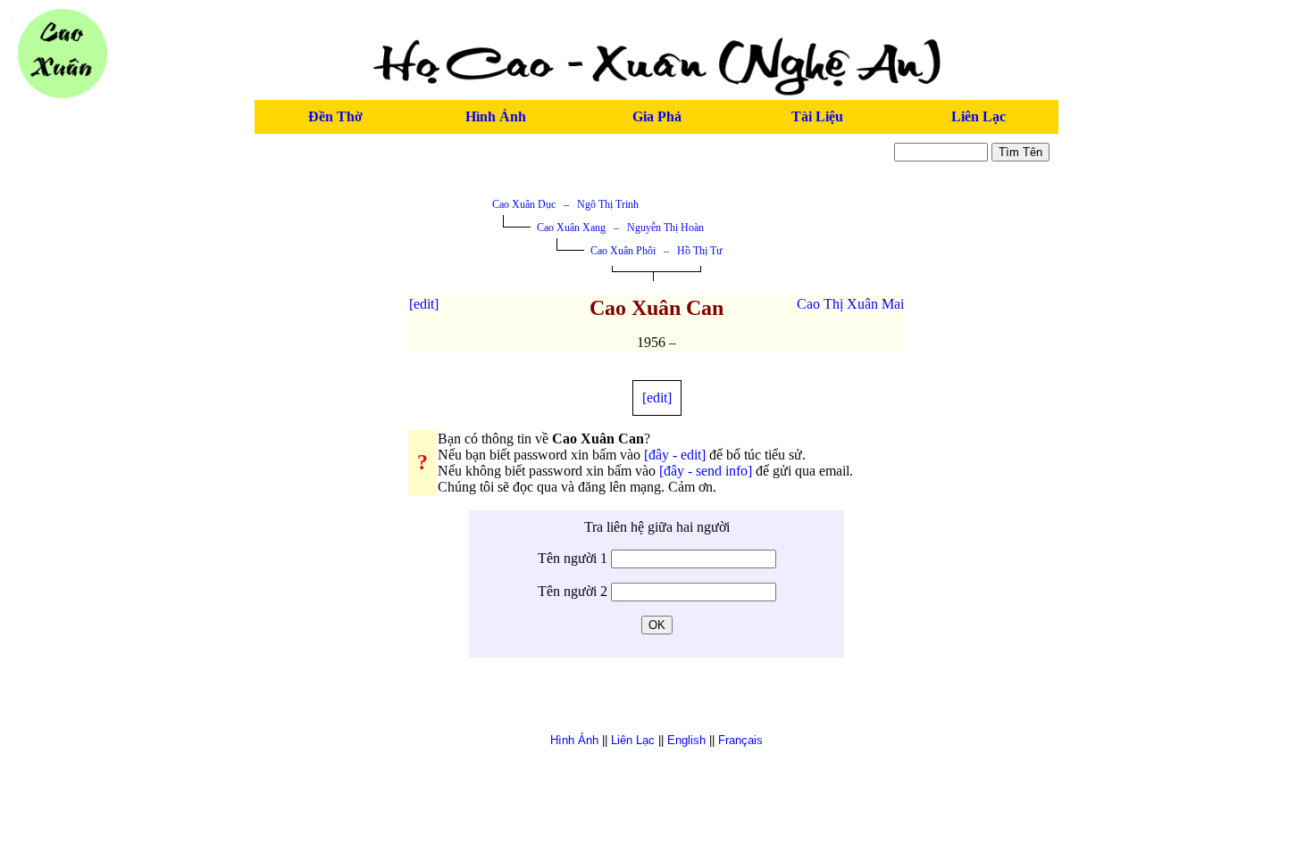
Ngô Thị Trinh (608, 204)
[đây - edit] (675, 454)
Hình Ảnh (495, 116)
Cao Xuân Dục (524, 204)
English (686, 740)
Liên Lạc (978, 116)
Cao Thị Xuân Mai (850, 303)
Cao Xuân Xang (571, 227)
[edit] (424, 303)
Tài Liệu (817, 116)
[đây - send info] (705, 470)
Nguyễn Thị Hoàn (665, 227)
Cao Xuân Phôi (623, 250)
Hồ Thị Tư (700, 250)
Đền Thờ (335, 116)
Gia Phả (657, 116)
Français (740, 740)
